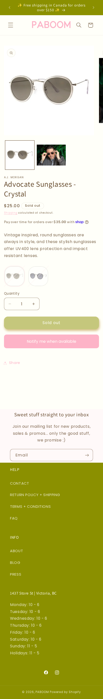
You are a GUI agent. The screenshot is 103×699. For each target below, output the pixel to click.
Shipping (11, 213)
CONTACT (19, 483)
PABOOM (42, 692)
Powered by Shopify (65, 692)
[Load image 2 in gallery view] (51, 155)
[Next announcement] (93, 7)
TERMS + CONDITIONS (30, 506)
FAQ (14, 518)
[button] (10, 25)
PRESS (15, 574)
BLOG (15, 562)
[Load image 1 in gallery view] (19, 155)
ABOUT (16, 550)
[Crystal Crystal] (14, 276)
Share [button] (14, 362)
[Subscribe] (87, 455)
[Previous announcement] (9, 7)
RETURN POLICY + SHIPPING (35, 494)
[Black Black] (38, 276)
